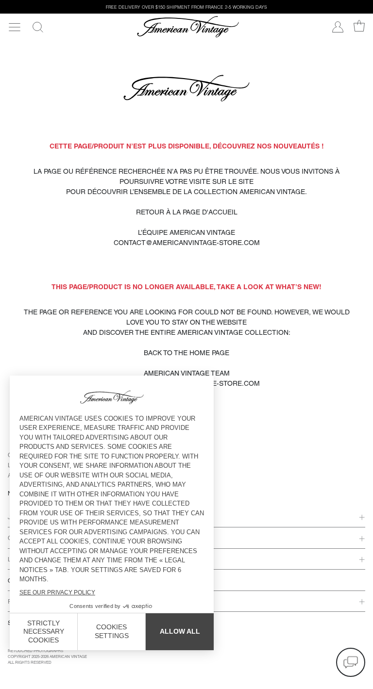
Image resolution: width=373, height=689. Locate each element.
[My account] (338, 27)
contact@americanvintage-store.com (187, 242)
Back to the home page (186, 353)
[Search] (38, 27)
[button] (350, 662)
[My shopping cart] (359, 26)
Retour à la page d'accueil (186, 212)
